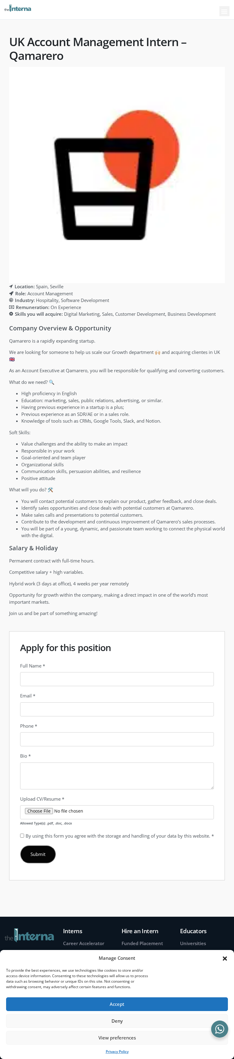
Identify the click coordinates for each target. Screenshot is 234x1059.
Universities (193, 943)
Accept (117, 1004)
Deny (117, 1021)
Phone (28, 726)
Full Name (32, 666)
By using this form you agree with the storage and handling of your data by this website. (120, 836)
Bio (25, 756)
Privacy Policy (117, 1051)
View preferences (117, 1038)
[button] (225, 958)
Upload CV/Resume (42, 799)
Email (27, 696)
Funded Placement (142, 943)
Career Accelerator (83, 943)
